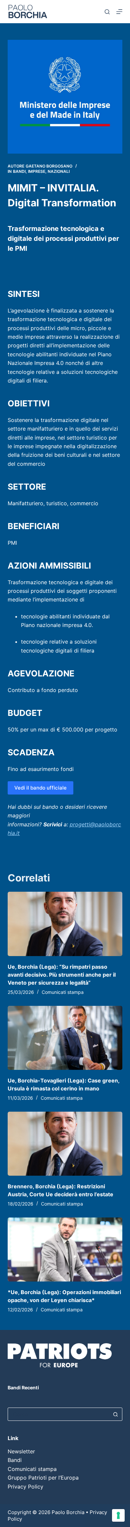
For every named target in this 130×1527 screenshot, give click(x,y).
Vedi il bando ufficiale (40, 788)
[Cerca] (107, 11)
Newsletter (21, 1451)
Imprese (36, 171)
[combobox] (58, 1414)
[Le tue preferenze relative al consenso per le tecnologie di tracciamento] (118, 1515)
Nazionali (59, 171)
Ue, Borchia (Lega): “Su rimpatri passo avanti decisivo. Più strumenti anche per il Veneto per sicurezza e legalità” (62, 974)
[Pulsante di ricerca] (115, 1414)
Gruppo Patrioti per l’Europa (43, 1477)
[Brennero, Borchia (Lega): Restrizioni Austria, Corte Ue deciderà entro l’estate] (65, 1144)
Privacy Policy (25, 1486)
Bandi (19, 171)
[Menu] (119, 12)
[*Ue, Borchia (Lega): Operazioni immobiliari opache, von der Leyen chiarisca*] (65, 1249)
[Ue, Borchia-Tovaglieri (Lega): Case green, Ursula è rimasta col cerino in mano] (65, 1038)
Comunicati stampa (63, 992)
